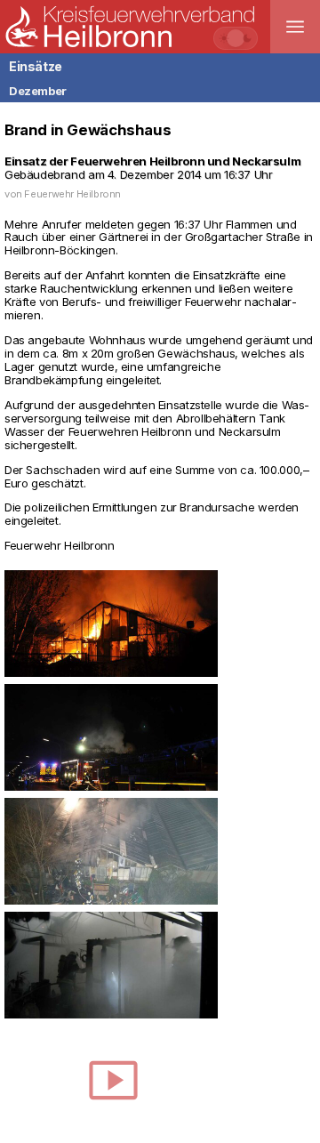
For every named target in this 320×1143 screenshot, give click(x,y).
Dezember (38, 91)
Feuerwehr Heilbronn (72, 194)
